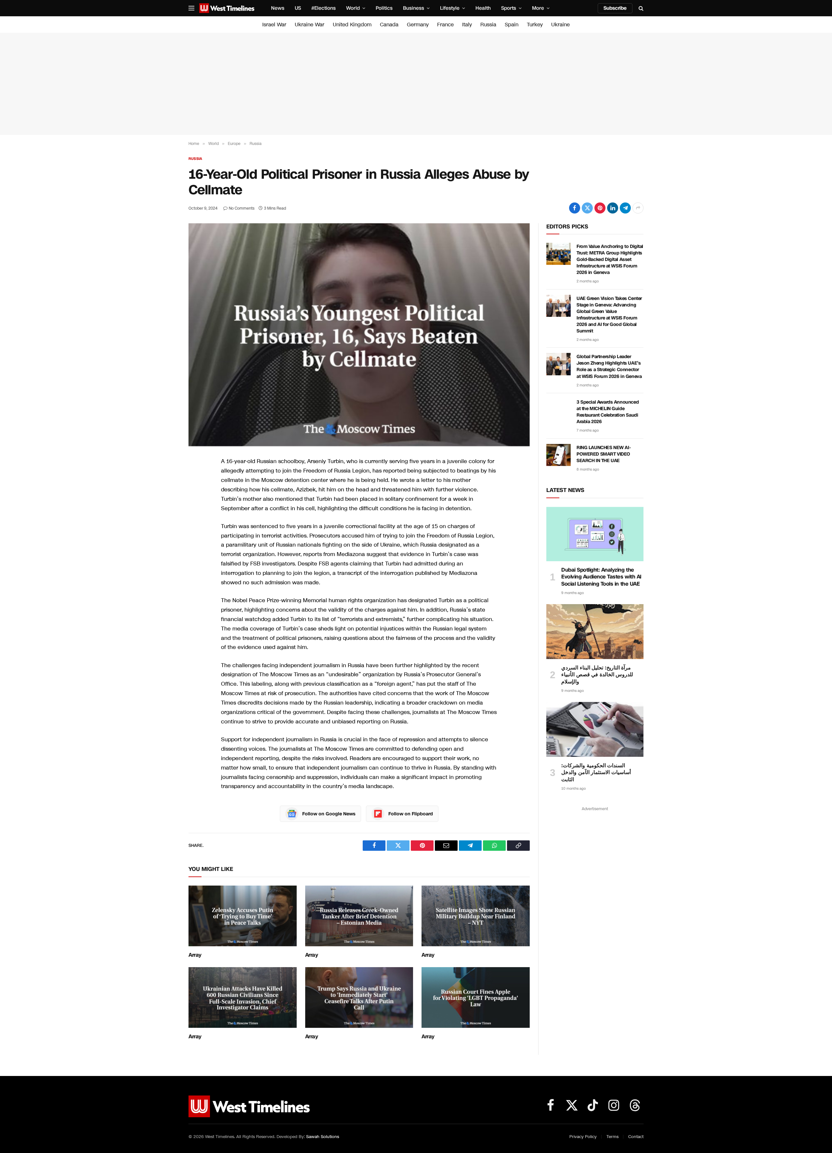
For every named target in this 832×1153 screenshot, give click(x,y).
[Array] (242, 916)
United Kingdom (352, 24)
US (298, 8)
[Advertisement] (416, 83)
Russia (488, 24)
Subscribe (615, 8)
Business (413, 8)
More (538, 8)
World (353, 8)
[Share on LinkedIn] (612, 208)
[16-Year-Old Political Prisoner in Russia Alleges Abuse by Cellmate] (359, 334)
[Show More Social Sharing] (638, 208)
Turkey (535, 24)
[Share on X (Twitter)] (587, 208)
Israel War (274, 24)
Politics (384, 8)
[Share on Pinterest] (599, 208)
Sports (508, 8)
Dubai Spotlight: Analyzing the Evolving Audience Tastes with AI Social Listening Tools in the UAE (601, 577)
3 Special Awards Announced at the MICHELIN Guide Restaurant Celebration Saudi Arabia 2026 (608, 412)
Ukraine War (309, 24)
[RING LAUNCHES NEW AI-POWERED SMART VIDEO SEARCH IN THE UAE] (558, 455)
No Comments (241, 208)
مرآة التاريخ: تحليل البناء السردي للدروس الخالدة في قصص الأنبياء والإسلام (597, 674)
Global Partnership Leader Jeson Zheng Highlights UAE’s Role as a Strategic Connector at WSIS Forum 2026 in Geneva (609, 366)
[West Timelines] (226, 8)
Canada (389, 24)
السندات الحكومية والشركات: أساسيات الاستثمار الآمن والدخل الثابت (596, 772)
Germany (418, 24)
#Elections (323, 8)
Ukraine (560, 24)
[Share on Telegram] (625, 208)
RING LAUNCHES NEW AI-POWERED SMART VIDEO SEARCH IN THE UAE (603, 454)
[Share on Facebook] (574, 208)
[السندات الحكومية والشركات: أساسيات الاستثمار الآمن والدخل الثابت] (595, 729)
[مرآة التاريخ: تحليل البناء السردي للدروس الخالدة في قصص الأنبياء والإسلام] (595, 631)
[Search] (640, 8)
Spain (511, 24)
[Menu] (191, 8)
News (277, 8)
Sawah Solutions (322, 1137)
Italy (467, 24)
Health (483, 8)
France (445, 24)
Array (195, 955)
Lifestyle (450, 8)
